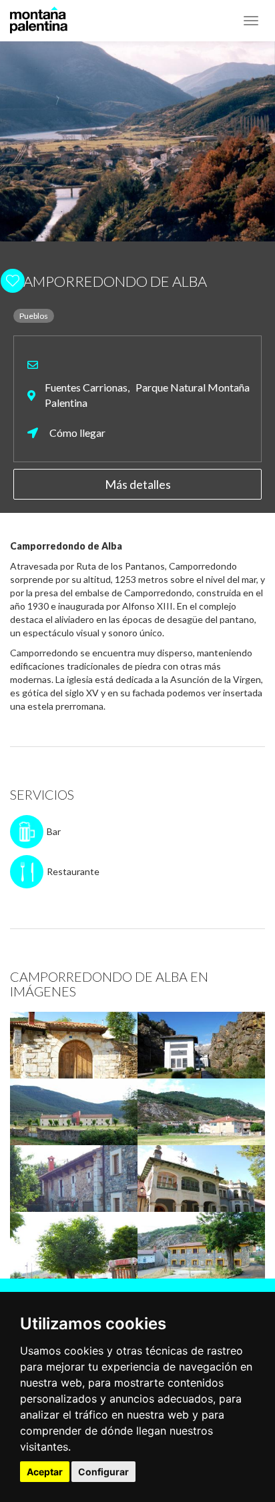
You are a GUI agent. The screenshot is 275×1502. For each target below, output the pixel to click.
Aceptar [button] (45, 1471)
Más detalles (138, 484)
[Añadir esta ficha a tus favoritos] (245, 280)
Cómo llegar (76, 432)
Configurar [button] (103, 1471)
